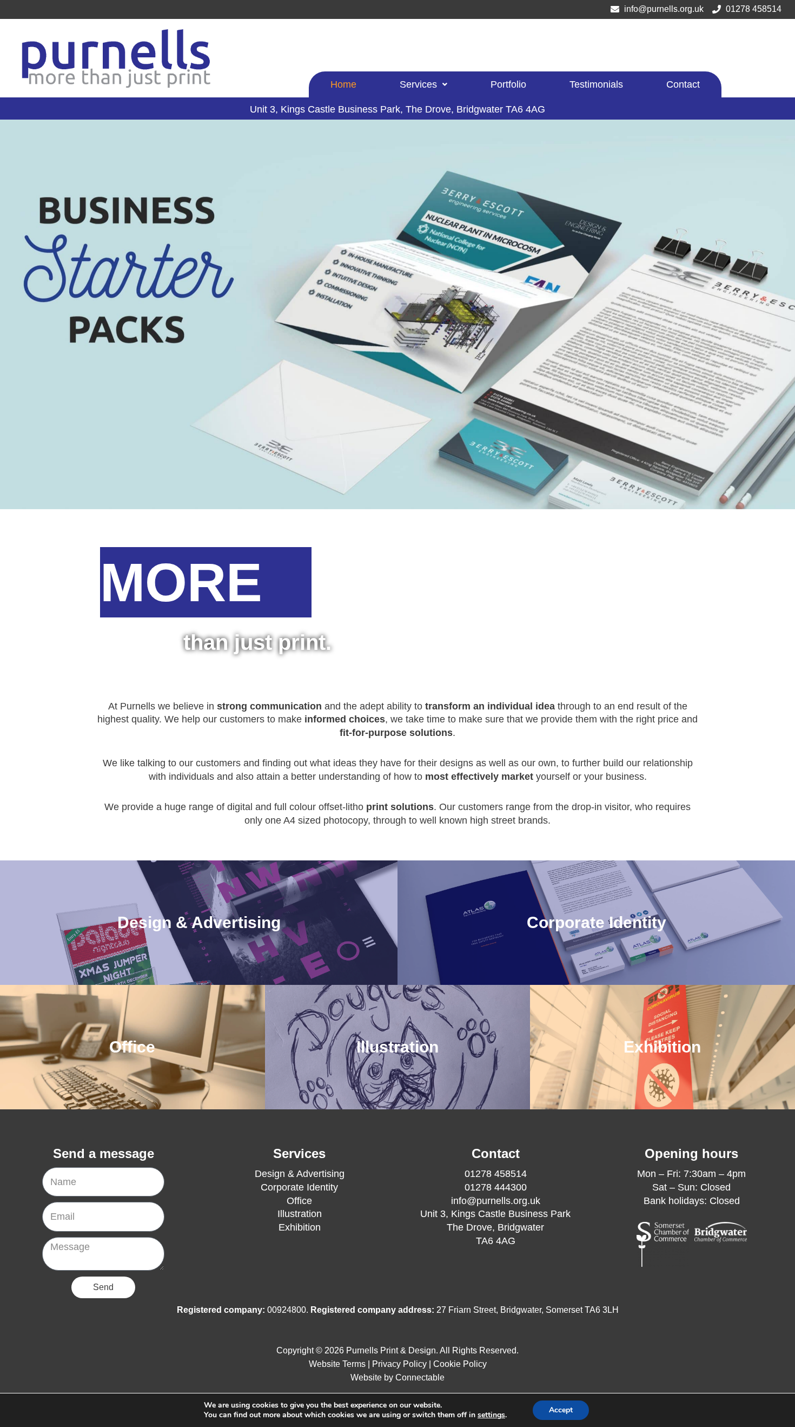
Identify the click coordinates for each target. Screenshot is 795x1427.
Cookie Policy (460, 1364)
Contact (683, 84)
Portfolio (508, 84)
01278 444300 (496, 1187)
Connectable (420, 1377)
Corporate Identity (299, 1187)
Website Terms (337, 1364)
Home (343, 84)
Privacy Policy (399, 1364)
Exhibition (300, 1227)
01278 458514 (496, 1173)
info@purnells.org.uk (495, 1200)
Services (418, 84)
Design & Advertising (300, 1173)
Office (299, 1200)
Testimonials (596, 84)
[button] (423, 84)
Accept (561, 1410)
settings (491, 1415)
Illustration (299, 1213)
